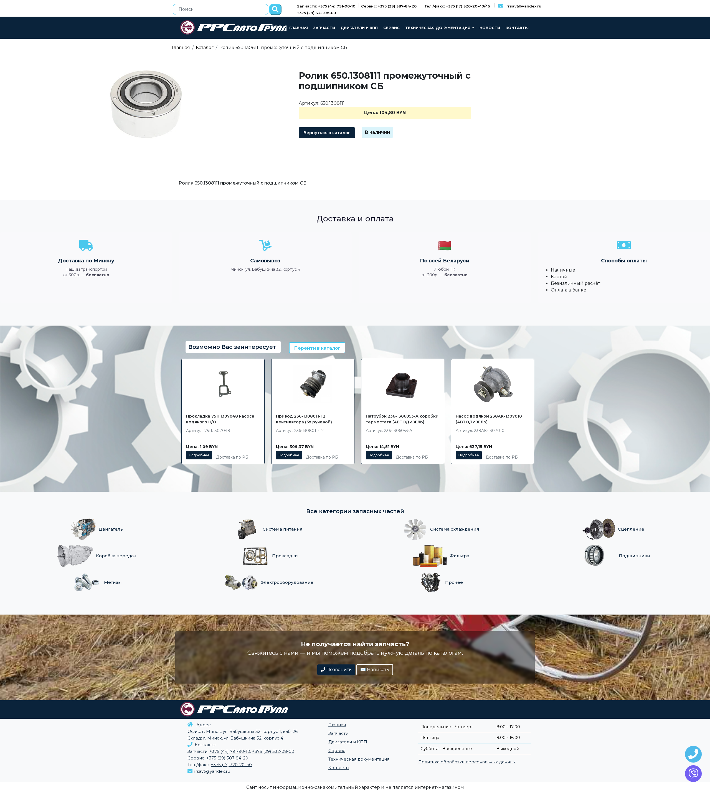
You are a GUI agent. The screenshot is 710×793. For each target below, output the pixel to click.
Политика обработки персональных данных (467, 761)
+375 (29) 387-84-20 (227, 758)
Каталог (205, 47)
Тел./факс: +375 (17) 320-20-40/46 (458, 6)
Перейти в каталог (317, 348)
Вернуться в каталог (326, 132)
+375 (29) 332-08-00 (316, 13)
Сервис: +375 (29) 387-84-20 (389, 6)
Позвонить (338, 669)
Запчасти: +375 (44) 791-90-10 (326, 6)
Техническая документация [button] (438, 27)
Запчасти (324, 27)
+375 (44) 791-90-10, (230, 751)
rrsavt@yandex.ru (522, 6)
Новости (490, 27)
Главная (298, 27)
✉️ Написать (374, 669)
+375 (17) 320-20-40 (231, 764)
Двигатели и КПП (359, 27)
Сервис (391, 27)
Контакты (517, 27)
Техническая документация (358, 759)
